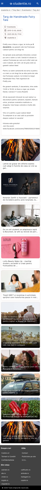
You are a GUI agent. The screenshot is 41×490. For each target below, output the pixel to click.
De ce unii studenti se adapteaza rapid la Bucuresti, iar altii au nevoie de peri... (20, 230)
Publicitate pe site (29, 456)
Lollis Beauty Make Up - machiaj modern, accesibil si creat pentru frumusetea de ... (17, 263)
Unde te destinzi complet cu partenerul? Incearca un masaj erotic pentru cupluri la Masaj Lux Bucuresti (19, 319)
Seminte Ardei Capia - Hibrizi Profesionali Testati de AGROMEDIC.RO (20, 415)
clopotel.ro (5, 484)
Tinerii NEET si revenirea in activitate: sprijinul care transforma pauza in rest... (20, 296)
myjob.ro (4, 480)
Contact (25, 453)
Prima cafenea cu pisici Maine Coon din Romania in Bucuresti (20, 367)
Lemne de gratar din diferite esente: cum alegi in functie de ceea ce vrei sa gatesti (20, 438)
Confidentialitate (7, 460)
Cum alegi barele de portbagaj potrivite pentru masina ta (20, 391)
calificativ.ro (25, 470)
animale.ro (25, 473)
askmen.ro (5, 470)
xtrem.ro (4, 477)
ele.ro (3, 473)
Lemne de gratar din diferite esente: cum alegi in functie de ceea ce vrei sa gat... (20, 166)
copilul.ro (24, 480)
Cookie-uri (5, 453)
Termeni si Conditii (8, 456)
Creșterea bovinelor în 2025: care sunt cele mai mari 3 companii (20, 344)
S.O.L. (24, 460)
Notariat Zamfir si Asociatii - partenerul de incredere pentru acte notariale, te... (20, 199)
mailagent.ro (26, 477)
